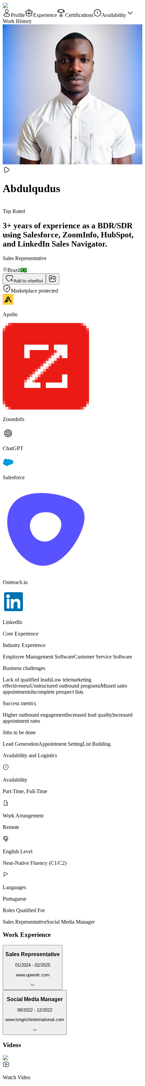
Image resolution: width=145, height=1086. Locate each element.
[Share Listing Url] (52, 278)
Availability (114, 15)
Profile (18, 15)
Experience (45, 15)
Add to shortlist (28, 280)
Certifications (79, 15)
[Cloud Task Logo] (24, 5)
